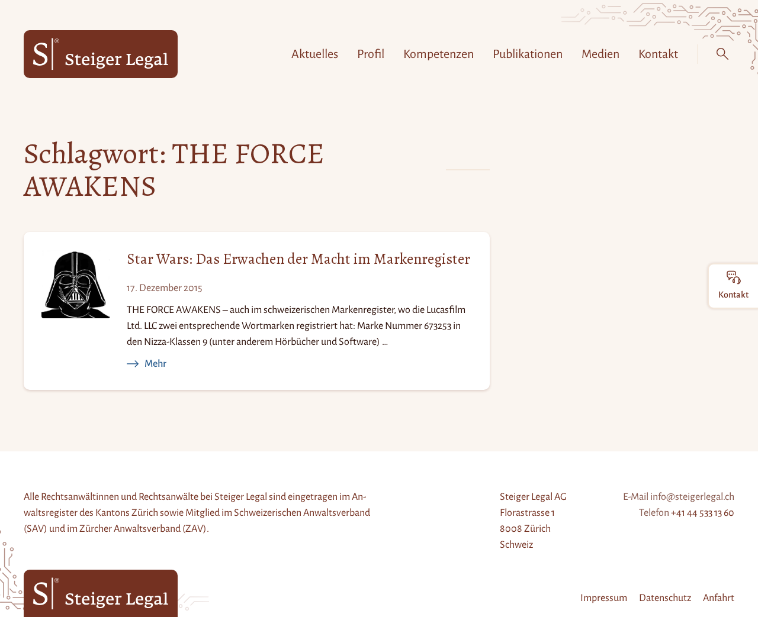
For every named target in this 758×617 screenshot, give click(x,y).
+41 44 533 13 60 (702, 513)
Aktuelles (314, 53)
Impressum (603, 598)
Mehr (155, 363)
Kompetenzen (438, 53)
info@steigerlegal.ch (692, 497)
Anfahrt (718, 598)
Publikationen (528, 53)
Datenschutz (665, 598)
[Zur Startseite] (101, 54)
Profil (370, 53)
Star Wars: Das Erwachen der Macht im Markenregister (298, 259)
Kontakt (658, 53)
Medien (600, 53)
